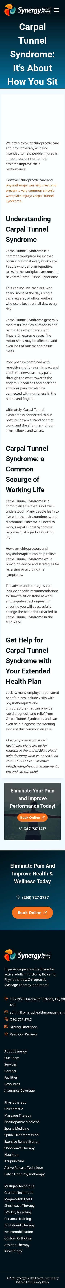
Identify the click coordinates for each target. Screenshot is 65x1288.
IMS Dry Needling (17, 1212)
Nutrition (11, 1154)
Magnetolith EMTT (18, 1199)
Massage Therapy (17, 1115)
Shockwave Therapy (19, 1148)
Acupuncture (14, 1161)
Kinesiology (13, 1251)
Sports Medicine (16, 1128)
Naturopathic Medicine (22, 1122)
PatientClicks (23, 1282)
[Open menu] (56, 10)
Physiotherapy (15, 1102)
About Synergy (15, 1051)
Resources (12, 1084)
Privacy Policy (41, 1282)
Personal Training (17, 1218)
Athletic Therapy (16, 1245)
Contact (10, 1071)
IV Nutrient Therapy (19, 1225)
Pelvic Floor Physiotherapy (24, 1174)
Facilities (11, 1077)
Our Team (11, 1058)
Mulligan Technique (19, 1186)
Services (10, 1064)
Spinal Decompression (21, 1135)
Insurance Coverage (19, 1090)
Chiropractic (13, 1109)
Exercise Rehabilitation (21, 1141)
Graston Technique (18, 1192)
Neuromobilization (18, 1231)
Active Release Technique (23, 1167)
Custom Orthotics (18, 1238)
